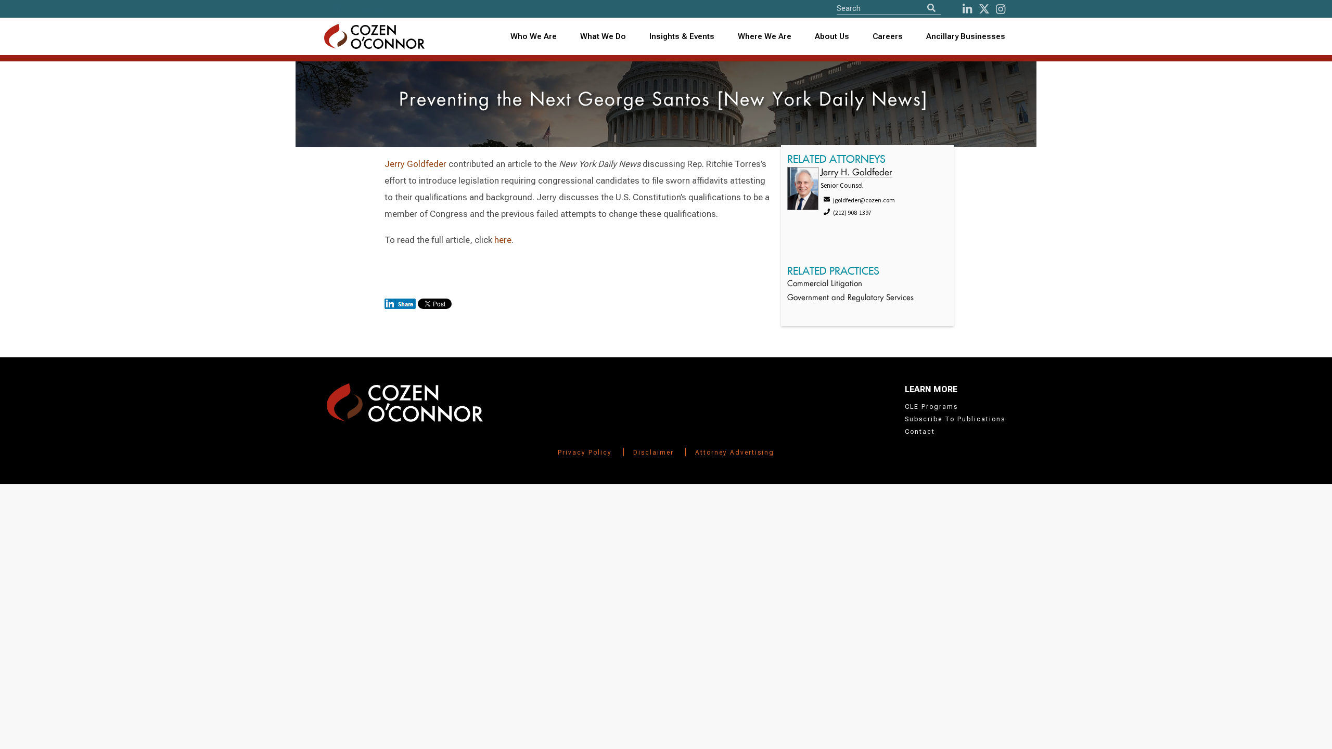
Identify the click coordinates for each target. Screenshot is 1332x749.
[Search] (931, 8)
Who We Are (533, 36)
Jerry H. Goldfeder (856, 173)
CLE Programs (931, 406)
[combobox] (682, 36)
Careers (888, 36)
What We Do (603, 36)
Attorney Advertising (734, 452)
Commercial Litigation (824, 284)
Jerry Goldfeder (415, 164)
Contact (920, 431)
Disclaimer (653, 452)
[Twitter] (984, 9)
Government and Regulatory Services (850, 298)
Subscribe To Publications (955, 419)
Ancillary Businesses (965, 36)
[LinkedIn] (967, 9)
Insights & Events (681, 36)
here (502, 240)
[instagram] (1000, 9)
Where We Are (764, 36)
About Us (832, 36)
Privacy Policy (585, 452)
